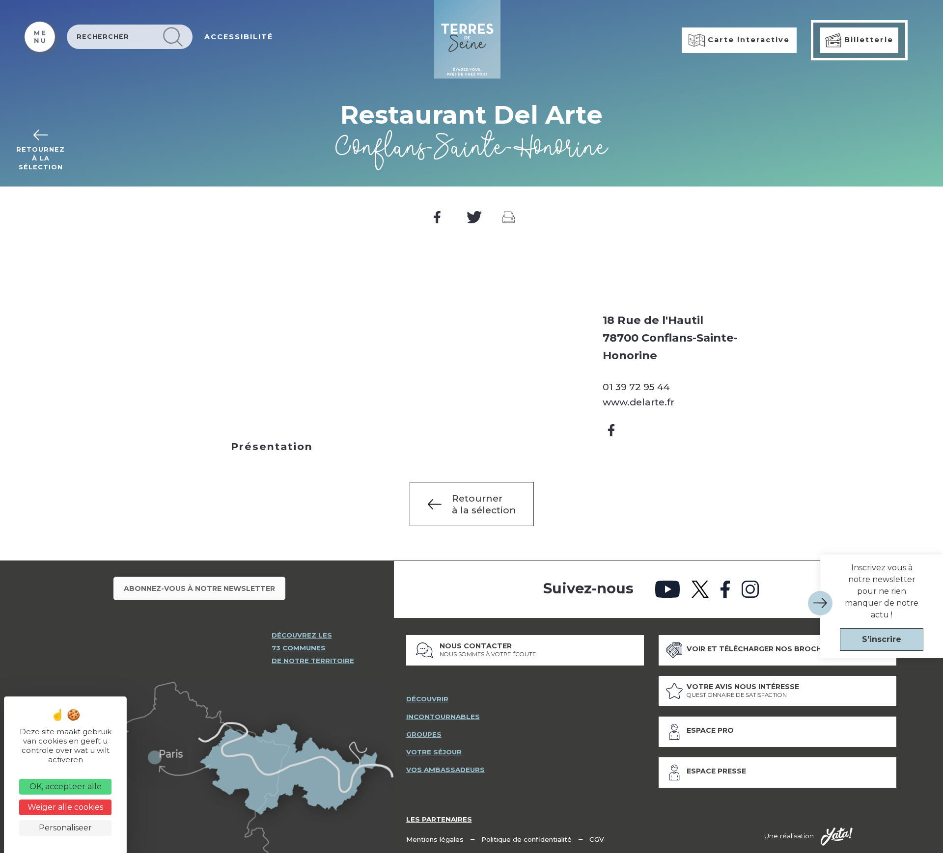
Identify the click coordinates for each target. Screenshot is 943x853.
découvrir (427, 699)
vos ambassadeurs (445, 769)
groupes (424, 734)
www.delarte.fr (638, 402)
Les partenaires (439, 819)
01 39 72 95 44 (636, 387)
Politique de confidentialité (526, 839)
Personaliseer (65, 827)
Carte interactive (747, 39)
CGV (596, 839)
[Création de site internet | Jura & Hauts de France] (837, 836)
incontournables (443, 716)
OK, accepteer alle (65, 786)
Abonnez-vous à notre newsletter (199, 588)
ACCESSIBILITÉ (238, 36)
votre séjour (434, 752)
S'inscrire (881, 639)
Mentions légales (435, 839)
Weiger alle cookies (65, 807)
